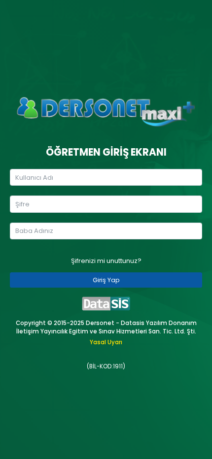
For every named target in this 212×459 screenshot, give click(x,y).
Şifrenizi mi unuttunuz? (106, 260)
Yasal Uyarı (106, 342)
